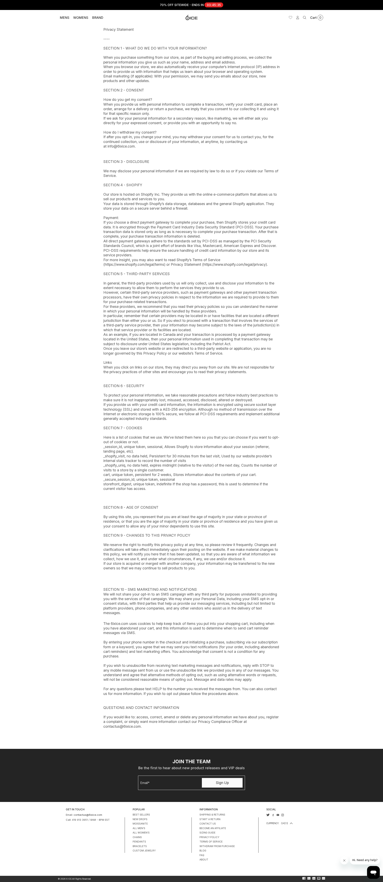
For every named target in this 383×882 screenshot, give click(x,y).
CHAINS (137, 837)
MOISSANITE (140, 823)
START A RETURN (209, 819)
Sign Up (222, 783)
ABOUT (203, 859)
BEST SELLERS (141, 814)
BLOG (202, 850)
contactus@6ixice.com (88, 814)
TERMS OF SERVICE (211, 841)
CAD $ (277, 823)
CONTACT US (207, 823)
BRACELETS (140, 846)
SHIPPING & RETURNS (212, 814)
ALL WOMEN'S (141, 832)
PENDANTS (139, 841)
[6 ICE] (191, 17)
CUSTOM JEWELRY (144, 850)
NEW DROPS (140, 819)
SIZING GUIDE (207, 832)
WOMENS (80, 18)
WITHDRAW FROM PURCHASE (217, 846)
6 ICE (69, 879)
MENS (64, 18)
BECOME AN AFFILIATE (212, 828)
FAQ (201, 855)
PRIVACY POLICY (209, 837)
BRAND (97, 18)
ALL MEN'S (139, 828)
